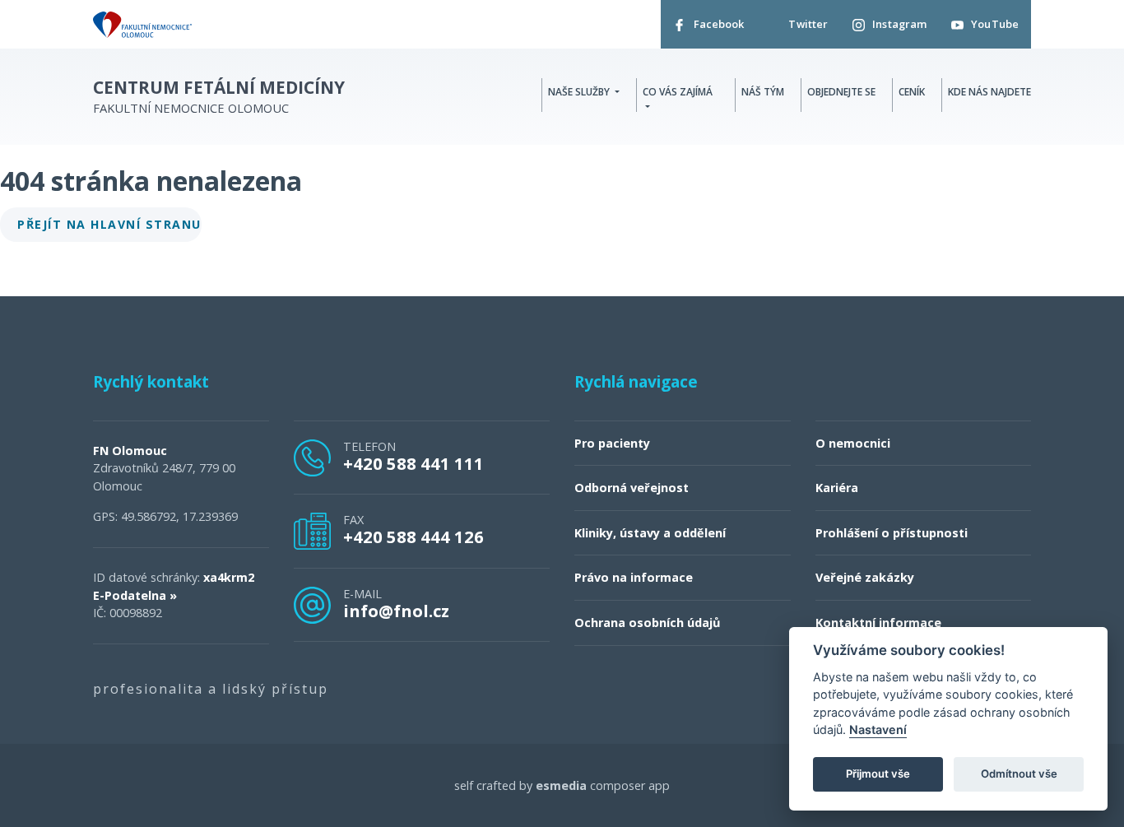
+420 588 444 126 (413, 536)
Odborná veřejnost (631, 487)
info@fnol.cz (396, 610)
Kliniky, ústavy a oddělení (650, 533)
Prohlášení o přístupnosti (891, 533)
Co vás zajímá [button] (678, 92)
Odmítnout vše (1019, 774)
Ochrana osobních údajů (647, 622)
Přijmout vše (878, 774)
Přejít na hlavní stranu (109, 224)
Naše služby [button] (580, 92)
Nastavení (878, 730)
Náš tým (762, 92)
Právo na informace (633, 577)
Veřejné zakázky (864, 577)
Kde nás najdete (989, 92)
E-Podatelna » (135, 595)
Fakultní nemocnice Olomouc (219, 96)
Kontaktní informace (878, 622)
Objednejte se (841, 92)
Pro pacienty (612, 443)
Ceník (912, 92)
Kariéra (836, 487)
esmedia (561, 785)
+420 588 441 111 (413, 463)
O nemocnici (852, 443)
